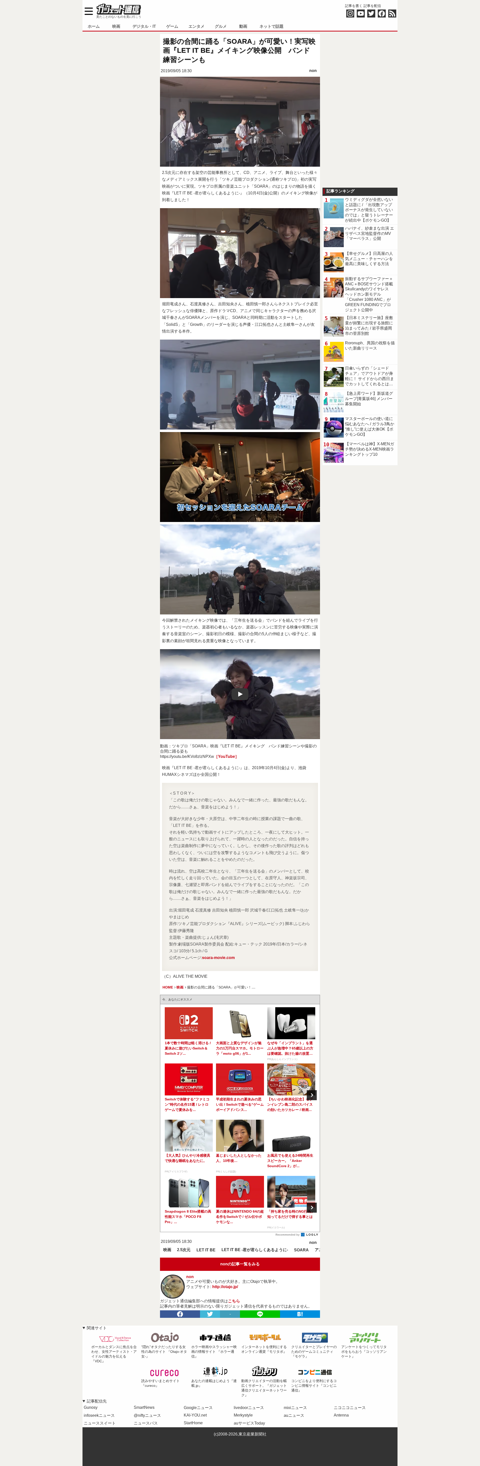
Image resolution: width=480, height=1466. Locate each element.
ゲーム (172, 26)
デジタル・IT (144, 26)
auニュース (294, 1415)
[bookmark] (300, 1314)
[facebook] (180, 1314)
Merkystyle (243, 1415)
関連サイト (97, 1328)
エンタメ (196, 26)
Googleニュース (198, 1408)
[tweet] (210, 1314)
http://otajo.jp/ (225, 1287)
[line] (260, 1314)
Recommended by (288, 1234)
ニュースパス (146, 1423)
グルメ (221, 26)
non (313, 70)
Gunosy (91, 1407)
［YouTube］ (226, 756)
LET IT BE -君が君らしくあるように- (255, 1250)
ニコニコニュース (350, 1408)
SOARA (301, 1250)
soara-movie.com (218, 958)
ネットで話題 (272, 26)
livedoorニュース (249, 1408)
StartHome (193, 1423)
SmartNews (144, 1407)
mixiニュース (295, 1408)
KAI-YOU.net (195, 1415)
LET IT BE (206, 1250)
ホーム (94, 26)
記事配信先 (97, 1401)
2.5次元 (183, 1250)
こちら (234, 1301)
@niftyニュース (147, 1415)
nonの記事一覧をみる (240, 1264)
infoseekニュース (99, 1415)
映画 (116, 26)
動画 (243, 26)
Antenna (341, 1415)
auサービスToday (249, 1423)
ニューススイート (100, 1423)
